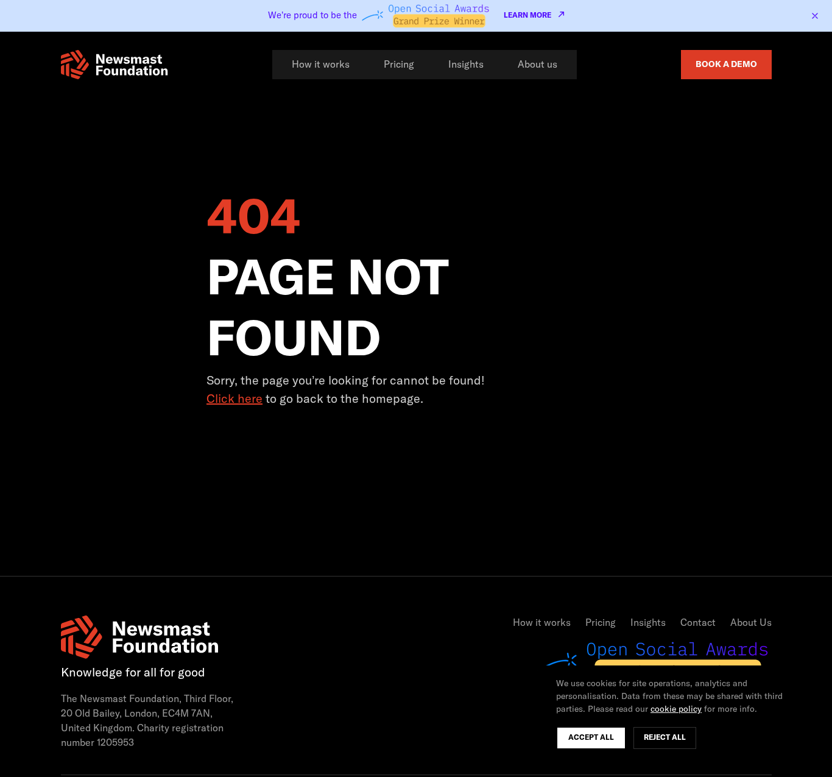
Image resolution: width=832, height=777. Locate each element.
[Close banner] (815, 16)
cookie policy (676, 709)
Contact (698, 623)
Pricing (399, 64)
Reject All (665, 738)
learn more (527, 16)
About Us (751, 623)
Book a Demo (726, 64)
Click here (234, 399)
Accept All (591, 738)
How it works (321, 64)
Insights (466, 64)
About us (537, 64)
